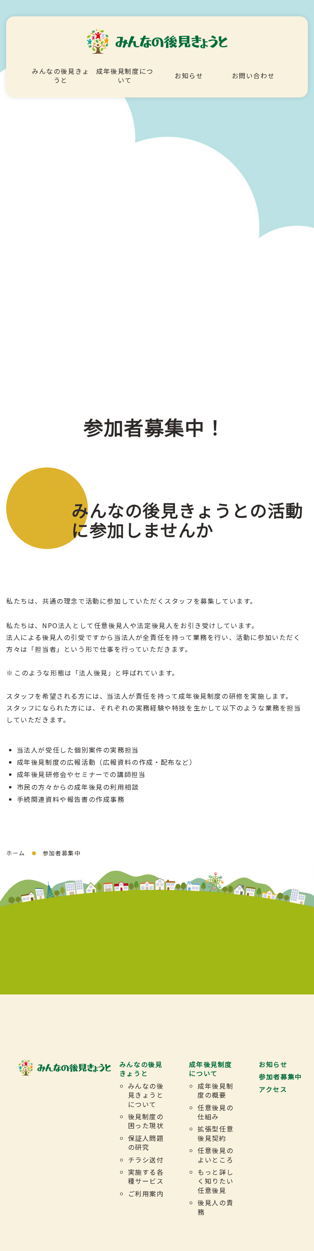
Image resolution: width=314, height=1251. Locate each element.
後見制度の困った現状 (146, 1121)
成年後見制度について (125, 75)
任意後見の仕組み (215, 1112)
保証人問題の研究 (146, 1142)
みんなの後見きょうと (61, 75)
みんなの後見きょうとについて (146, 1095)
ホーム (15, 853)
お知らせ (189, 75)
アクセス (273, 1089)
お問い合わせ (253, 75)
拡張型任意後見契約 (215, 1133)
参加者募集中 (280, 1076)
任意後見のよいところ (215, 1154)
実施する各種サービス (146, 1176)
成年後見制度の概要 (215, 1090)
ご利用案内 (146, 1193)
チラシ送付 (146, 1160)
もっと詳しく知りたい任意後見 (215, 1181)
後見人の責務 (215, 1207)
